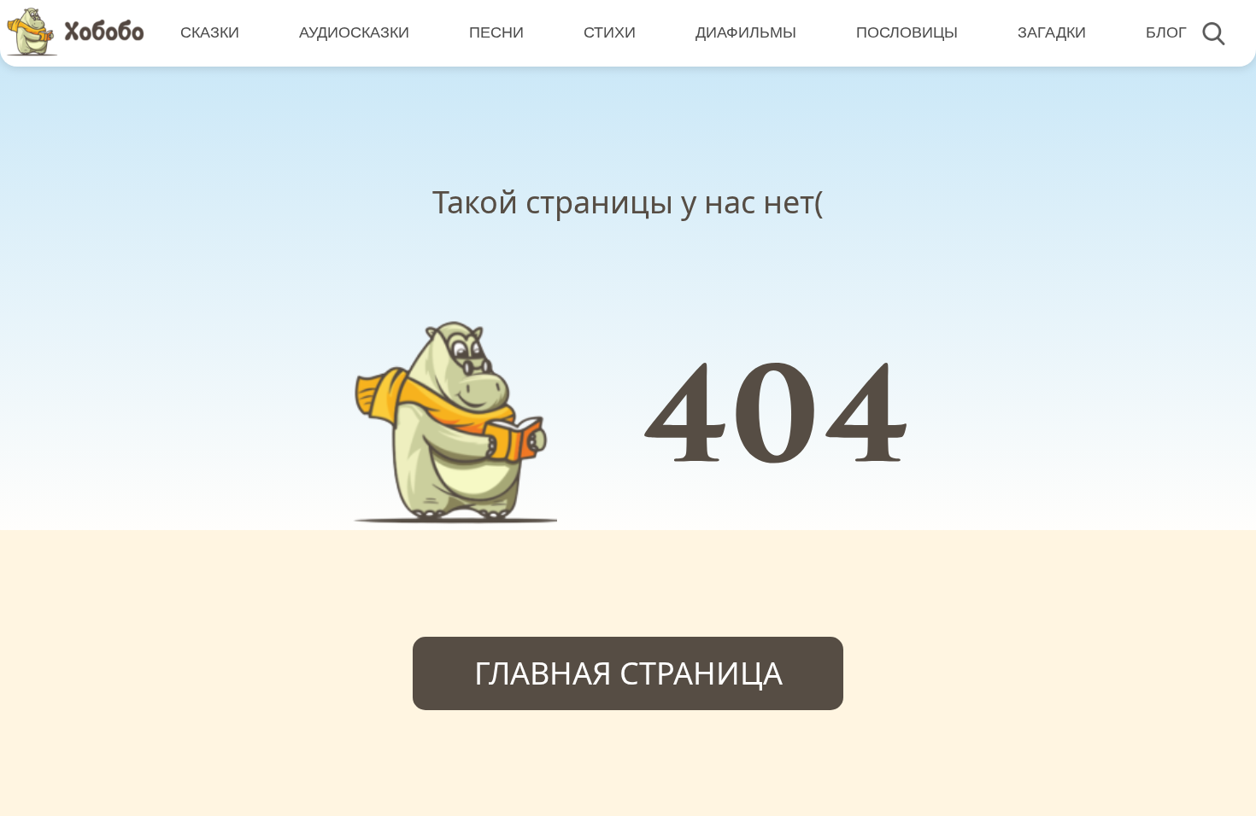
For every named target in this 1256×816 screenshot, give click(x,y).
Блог (1166, 32)
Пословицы (907, 32)
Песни (496, 32)
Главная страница (628, 673)
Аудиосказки (354, 32)
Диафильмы (745, 32)
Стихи (610, 32)
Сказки (209, 32)
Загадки (1052, 32)
